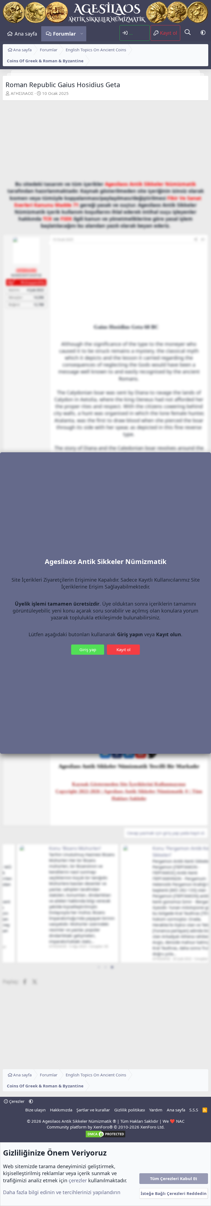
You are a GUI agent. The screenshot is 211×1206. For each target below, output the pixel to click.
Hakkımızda (61, 1110)
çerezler (78, 1180)
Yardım (155, 1110)
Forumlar (64, 33)
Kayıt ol (123, 649)
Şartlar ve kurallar (93, 1110)
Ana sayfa (26, 33)
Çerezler (16, 1101)
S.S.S (193, 1110)
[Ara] (187, 32)
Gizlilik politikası (129, 1110)
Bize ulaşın (35, 1110)
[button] (81, 33)
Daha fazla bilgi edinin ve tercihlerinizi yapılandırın (61, 1192)
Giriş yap (87, 649)
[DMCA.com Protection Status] (105, 1136)
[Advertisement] (105, 142)
